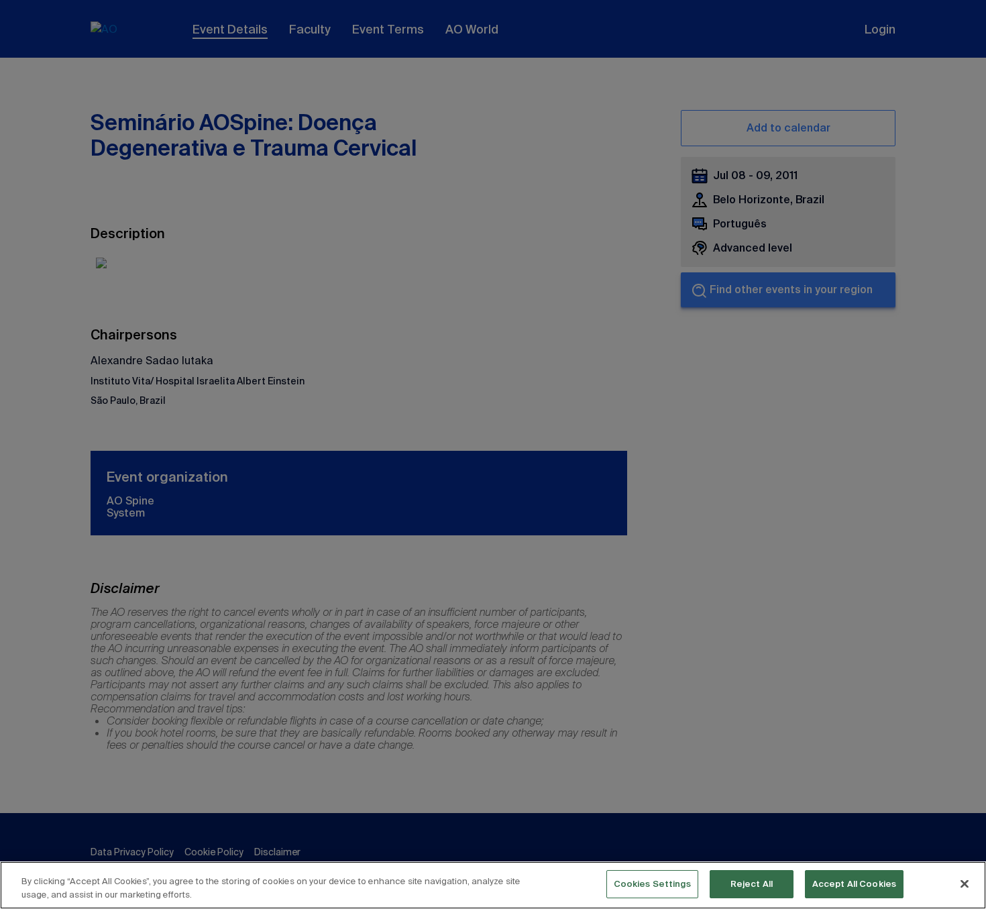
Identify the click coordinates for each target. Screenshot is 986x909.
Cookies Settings (652, 884)
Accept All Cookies (854, 884)
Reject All (751, 884)
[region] (493, 885)
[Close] (964, 883)
